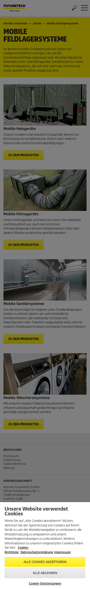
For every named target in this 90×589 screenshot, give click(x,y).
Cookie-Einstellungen (45, 584)
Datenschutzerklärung (37, 552)
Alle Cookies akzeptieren (45, 562)
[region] (45, 545)
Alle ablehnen (45, 573)
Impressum (62, 552)
